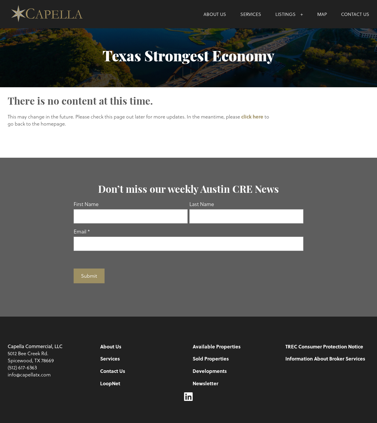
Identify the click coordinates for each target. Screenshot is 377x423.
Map (322, 14)
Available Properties (217, 346)
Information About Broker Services (325, 358)
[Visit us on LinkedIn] (188, 397)
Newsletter (205, 383)
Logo (53, 14)
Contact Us (355, 14)
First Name (86, 204)
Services (250, 14)
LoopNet (110, 383)
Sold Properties (211, 358)
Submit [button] (89, 275)
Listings (285, 14)
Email (82, 231)
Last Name (201, 204)
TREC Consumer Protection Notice (324, 346)
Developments (210, 370)
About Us (215, 14)
